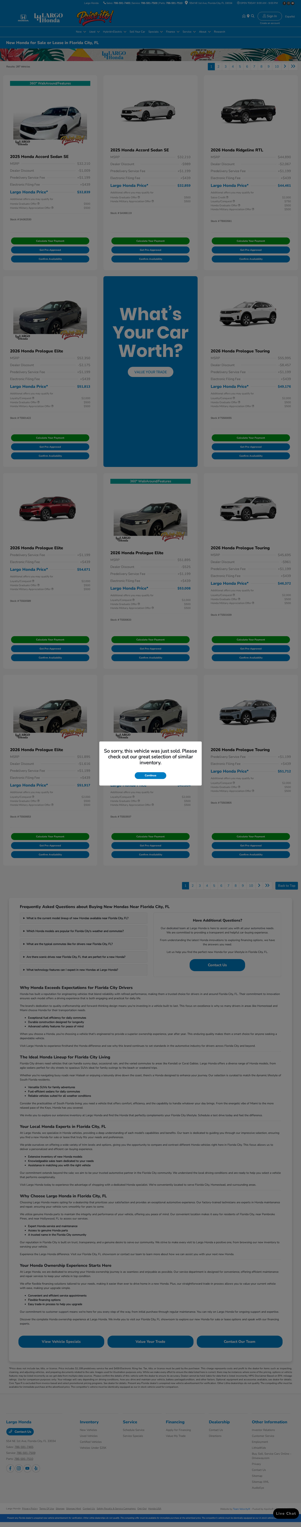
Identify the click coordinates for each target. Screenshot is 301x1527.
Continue (150, 775)
